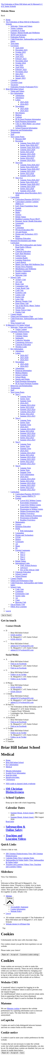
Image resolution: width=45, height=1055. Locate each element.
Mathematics (20, 522)
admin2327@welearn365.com (22, 646)
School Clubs (16, 277)
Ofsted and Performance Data (22, 316)
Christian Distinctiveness (20, 332)
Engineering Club (22, 594)
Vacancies (14, 85)
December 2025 (21, 50)
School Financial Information (26, 128)
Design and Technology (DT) (26, 234)
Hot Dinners (20, 113)
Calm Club (19, 249)
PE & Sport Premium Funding (26, 384)
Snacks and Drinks (22, 379)
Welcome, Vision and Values (21, 26)
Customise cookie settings (29, 954)
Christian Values (21, 336)
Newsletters (19, 106)
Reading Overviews (27, 520)
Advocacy (24, 568)
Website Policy (16, 911)
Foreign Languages (22, 550)
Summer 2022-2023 (27, 416)
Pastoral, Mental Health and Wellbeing (25, 33)
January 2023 (20, 78)
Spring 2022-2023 (27, 414)
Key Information (17, 93)
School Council (21, 574)
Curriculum (15, 197)
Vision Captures (17, 28)
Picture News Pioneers (24, 267)
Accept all (14, 954)
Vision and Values (17, 91)
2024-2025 (24, 104)
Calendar (14, 80)
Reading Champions (23, 271)
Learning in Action (18, 30)
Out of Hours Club (18, 604)
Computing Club (21, 286)
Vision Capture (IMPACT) (25, 496)
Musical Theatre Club (23, 301)
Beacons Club (20, 602)
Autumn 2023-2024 (27, 405)
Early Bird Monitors (23, 254)
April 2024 (19, 67)
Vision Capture (21, 329)
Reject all (5, 954)
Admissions (19, 95)
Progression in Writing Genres (31, 509)
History (18, 225)
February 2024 (21, 69)
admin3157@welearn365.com (22, 650)
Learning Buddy (21, 258)
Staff (12, 134)
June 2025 (19, 54)
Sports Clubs (20, 596)
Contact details (16, 314)
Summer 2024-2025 (27, 160)
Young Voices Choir (23, 310)
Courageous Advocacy (24, 342)
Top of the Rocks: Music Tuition (27, 306)
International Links (22, 563)
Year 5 (17, 442)
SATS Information (27, 474)
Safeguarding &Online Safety (15, 828)
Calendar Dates (20, 858)
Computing (19, 228)
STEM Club (20, 308)
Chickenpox (10, 779)
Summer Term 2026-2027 (30, 147)
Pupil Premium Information (25, 121)
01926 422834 (16, 635)
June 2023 (19, 74)
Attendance (19, 98)
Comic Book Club (22, 288)
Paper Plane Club (22, 303)
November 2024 (21, 61)
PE (16, 548)
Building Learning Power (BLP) (27, 219)
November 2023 (21, 72)
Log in (8, 611)
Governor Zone (16, 82)
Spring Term (25, 399)
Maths (17, 212)
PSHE (17, 529)
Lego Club (19, 299)
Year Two (19, 178)
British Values (20, 217)
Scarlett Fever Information (16, 773)
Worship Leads (21, 347)
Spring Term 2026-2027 (29, 145)
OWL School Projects (28, 565)
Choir (17, 600)
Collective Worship (22, 340)
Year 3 (17, 394)
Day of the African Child (29, 570)
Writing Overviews (27, 513)
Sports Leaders (21, 273)
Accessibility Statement (19, 907)
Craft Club (19, 290)
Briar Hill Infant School (15, 89)
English (18, 208)
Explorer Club (20, 293)
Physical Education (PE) (24, 230)
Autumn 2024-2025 (27, 156)
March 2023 (20, 76)
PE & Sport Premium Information (28, 119)
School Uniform (21, 375)
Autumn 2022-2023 (27, 412)
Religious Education (23, 238)
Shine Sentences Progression (31, 516)
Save (22, 1053)
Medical (18, 115)
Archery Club (20, 280)
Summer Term (25, 401)
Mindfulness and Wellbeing (25, 269)
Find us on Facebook (19, 664)
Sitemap (9, 896)
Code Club (19, 589)
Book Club (19, 284)
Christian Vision (21, 334)
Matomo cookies (13, 1008)
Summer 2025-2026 (27, 154)
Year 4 (17, 418)
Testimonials (15, 132)
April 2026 (19, 48)
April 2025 (19, 56)
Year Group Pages (17, 137)
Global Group (20, 256)
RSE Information (26, 531)
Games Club (20, 295)
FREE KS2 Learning (19, 607)
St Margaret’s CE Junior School (18, 325)
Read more (10, 821)
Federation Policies (18, 37)
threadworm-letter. (13, 777)
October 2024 (20, 63)
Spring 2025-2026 (27, 152)
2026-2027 (24, 355)
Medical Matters (21, 373)
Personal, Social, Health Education (28, 221)
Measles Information (13, 771)
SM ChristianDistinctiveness (15, 790)
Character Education (23, 251)
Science (18, 215)
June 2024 (19, 65)
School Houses (21, 576)
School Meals (20, 377)
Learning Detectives (23, 260)
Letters (18, 100)
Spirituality (19, 338)
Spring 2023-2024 (27, 407)
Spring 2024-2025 (27, 158)
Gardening (19, 591)
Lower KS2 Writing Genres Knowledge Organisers (30, 501)
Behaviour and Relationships (21, 130)
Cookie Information (18, 909)
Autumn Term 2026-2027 (30, 143)
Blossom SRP (20, 139)
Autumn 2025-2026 (27, 150)
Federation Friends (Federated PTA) (24, 87)
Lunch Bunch (20, 262)
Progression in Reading (29, 518)
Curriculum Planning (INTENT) (27, 199)
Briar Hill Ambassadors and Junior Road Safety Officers (28, 246)
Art (16, 544)
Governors (15, 46)
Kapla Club (19, 297)
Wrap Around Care (18, 323)
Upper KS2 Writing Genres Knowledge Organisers (30, 506)
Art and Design (21, 232)
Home (8, 20)
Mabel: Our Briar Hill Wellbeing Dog (29, 264)
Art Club (18, 282)
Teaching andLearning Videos (16, 837)
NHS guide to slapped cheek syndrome (20, 784)
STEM (18, 537)
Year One (19, 163)
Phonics (18, 210)
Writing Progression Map (29, 511)
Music (17, 236)
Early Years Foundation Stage (26, 206)
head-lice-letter (11, 775)
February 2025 (21, 59)
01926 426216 (16, 639)
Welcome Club (21, 275)
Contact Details (16, 578)
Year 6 (17, 466)
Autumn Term (25, 397)
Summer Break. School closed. (22, 813)
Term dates (15, 43)
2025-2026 (24, 102)
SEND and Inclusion (18, 35)
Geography (19, 223)
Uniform (18, 117)
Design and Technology (24, 535)
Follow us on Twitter (18, 674)
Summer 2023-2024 (27, 409)
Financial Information (23, 371)
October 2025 (20, 52)
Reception (19, 141)
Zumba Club (20, 312)
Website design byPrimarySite (18, 924)
